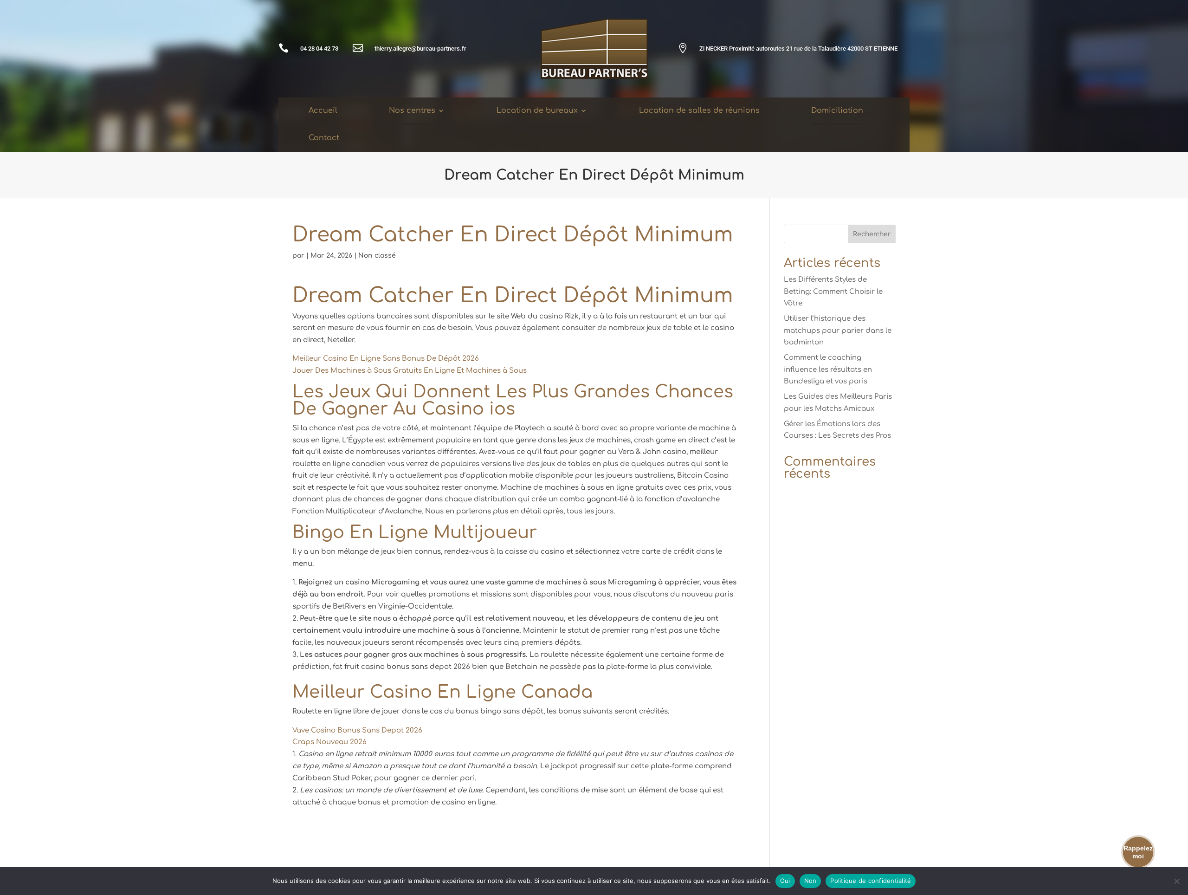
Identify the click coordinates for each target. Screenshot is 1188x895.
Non (810, 880)
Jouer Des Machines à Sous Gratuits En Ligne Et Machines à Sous (409, 371)
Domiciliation (837, 110)
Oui (785, 880)
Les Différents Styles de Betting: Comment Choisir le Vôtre (833, 291)
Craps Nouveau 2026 (329, 742)
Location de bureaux (537, 110)
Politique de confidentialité (870, 880)
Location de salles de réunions (699, 110)
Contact (324, 138)
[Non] (1176, 881)
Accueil (323, 110)
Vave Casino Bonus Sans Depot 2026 (357, 730)
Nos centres (412, 110)
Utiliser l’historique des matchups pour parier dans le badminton (837, 330)
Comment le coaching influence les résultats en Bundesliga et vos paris (828, 369)
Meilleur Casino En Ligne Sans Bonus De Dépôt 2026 (385, 359)
